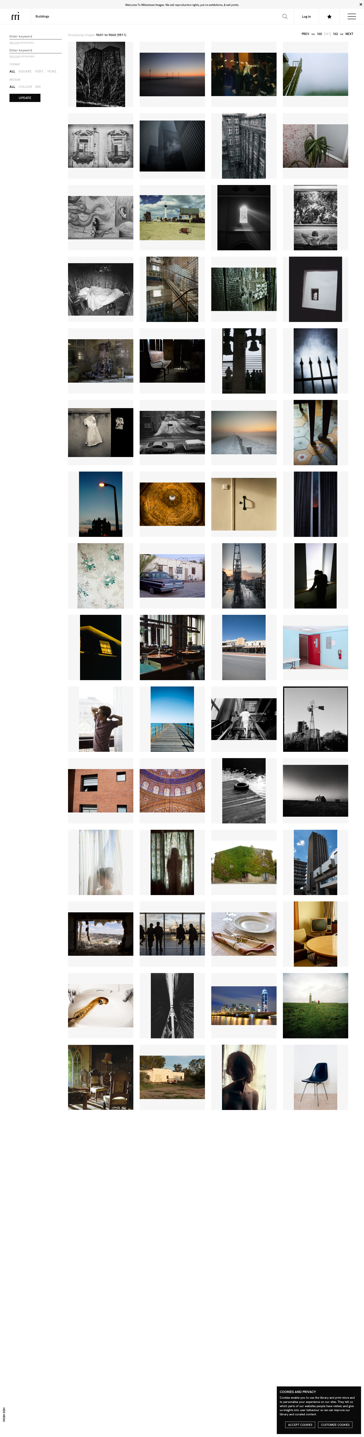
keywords (21, 42)
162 (335, 34)
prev (305, 34)
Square (25, 71)
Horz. (52, 71)
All (12, 71)
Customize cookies (335, 1425)
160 (319, 34)
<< (313, 34)
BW (38, 86)
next (349, 34)
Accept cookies (300, 1425)
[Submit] (285, 16)
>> (341, 34)
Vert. (39, 71)
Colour (25, 86)
